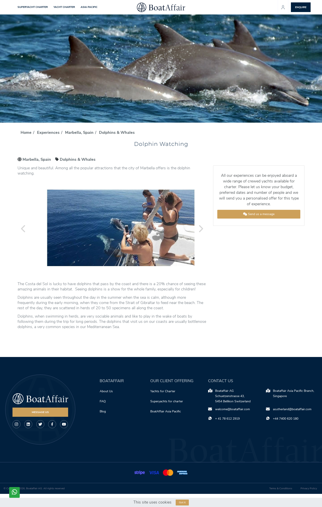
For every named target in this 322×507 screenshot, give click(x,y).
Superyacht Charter (33, 7)
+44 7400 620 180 (285, 419)
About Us (106, 391)
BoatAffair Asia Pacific (166, 411)
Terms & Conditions (280, 488)
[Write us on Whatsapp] (14, 492)
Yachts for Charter (162, 391)
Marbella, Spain (79, 132)
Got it (182, 502)
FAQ (103, 401)
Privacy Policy (309, 488)
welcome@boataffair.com (232, 409)
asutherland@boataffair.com (292, 409)
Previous (23, 228)
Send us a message (260, 214)
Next (200, 228)
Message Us (40, 412)
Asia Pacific (89, 7)
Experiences (48, 132)
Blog (103, 411)
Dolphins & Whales (117, 132)
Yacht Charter (64, 7)
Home (26, 132)
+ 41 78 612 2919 (227, 419)
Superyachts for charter (167, 401)
